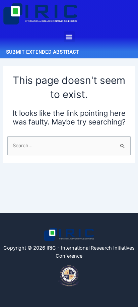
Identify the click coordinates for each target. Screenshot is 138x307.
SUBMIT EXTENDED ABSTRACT (42, 52)
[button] (69, 36)
